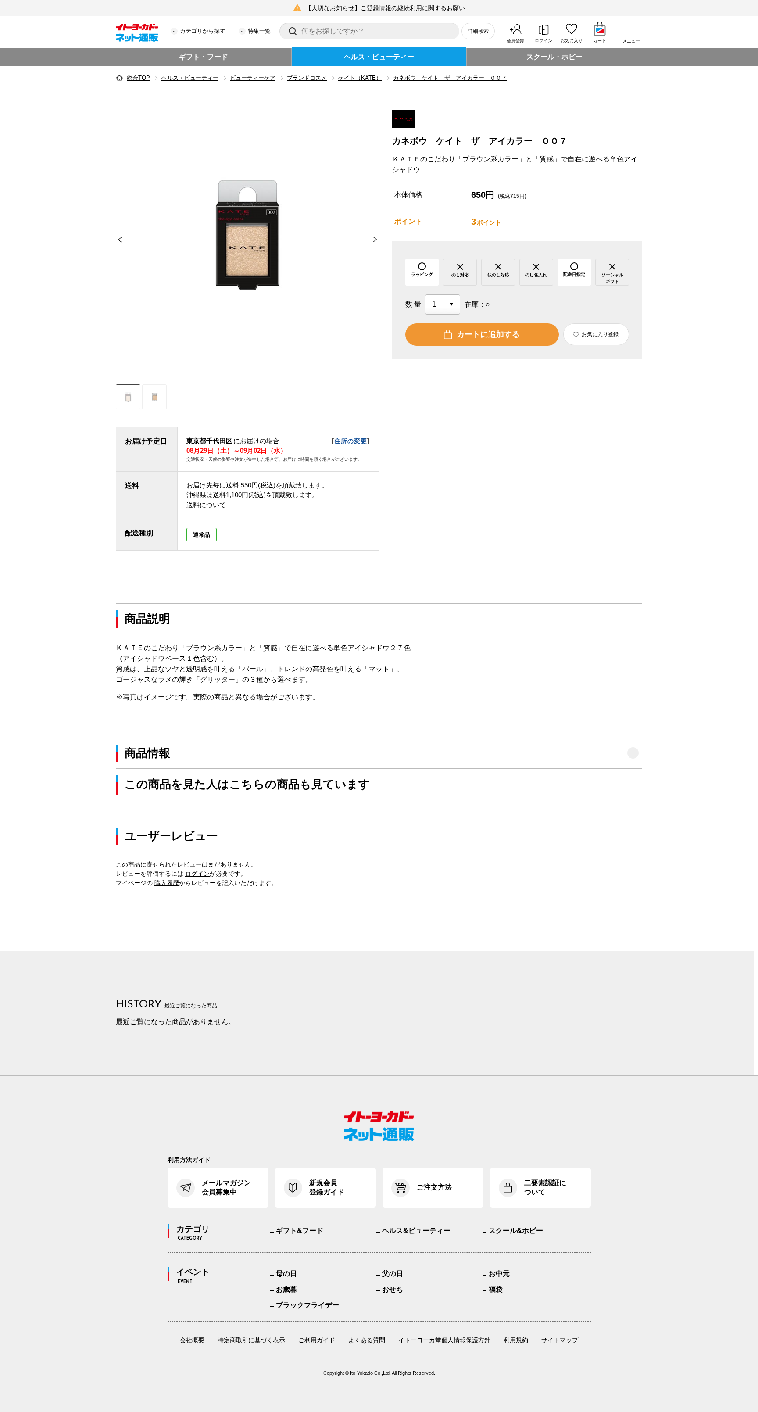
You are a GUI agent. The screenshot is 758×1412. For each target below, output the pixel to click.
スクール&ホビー (516, 1230)
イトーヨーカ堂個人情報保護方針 (444, 1340)
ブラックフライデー (307, 1305)
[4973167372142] (154, 396)
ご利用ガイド (316, 1340)
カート (599, 40)
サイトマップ (559, 1340)
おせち (392, 1289)
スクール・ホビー (554, 57)
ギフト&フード (299, 1230)
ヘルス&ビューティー (416, 1230)
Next (379, 240)
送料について (206, 505)
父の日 (392, 1273)
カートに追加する (488, 334)
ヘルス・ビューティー (379, 57)
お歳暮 (286, 1289)
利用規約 (516, 1340)
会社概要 (192, 1340)
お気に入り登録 (600, 334)
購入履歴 (166, 882)
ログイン (543, 40)
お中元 (499, 1273)
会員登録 (515, 40)
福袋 (496, 1289)
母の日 (286, 1273)
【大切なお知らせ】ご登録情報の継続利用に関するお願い (385, 7)
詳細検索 (478, 31)
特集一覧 (259, 31)
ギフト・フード (203, 57)
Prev (116, 240)
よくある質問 (366, 1340)
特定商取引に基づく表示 (251, 1340)
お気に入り (572, 40)
